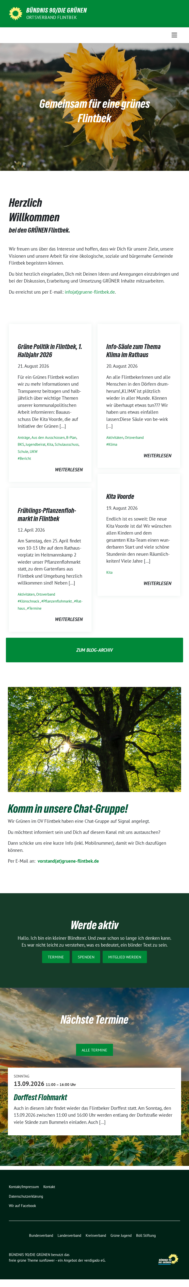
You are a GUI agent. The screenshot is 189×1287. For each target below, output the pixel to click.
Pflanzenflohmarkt (57, 601)
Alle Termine (94, 1050)
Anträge (24, 437)
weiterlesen (69, 470)
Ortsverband (134, 437)
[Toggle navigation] (174, 35)
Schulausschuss (67, 444)
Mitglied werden (124, 956)
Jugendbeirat (36, 444)
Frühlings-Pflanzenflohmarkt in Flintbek (47, 514)
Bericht (25, 458)
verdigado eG (94, 1260)
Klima (112, 444)
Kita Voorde (120, 496)
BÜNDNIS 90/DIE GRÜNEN (56, 10)
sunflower (47, 1260)
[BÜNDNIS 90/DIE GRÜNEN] (15, 13)
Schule (23, 451)
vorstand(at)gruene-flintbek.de (68, 861)
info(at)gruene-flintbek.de (90, 292)
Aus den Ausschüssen (48, 437)
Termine (35, 608)
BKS (21, 444)
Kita (50, 444)
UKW (33, 451)
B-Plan (71, 437)
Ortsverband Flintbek (51, 17)
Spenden (86, 956)
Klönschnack (29, 601)
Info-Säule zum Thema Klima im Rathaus (133, 350)
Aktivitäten (114, 437)
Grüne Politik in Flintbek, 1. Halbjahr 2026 (50, 350)
